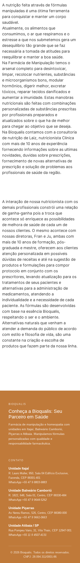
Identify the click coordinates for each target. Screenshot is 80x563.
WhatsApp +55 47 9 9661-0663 (28, 517)
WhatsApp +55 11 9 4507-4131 (28, 534)
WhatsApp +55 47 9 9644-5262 (28, 499)
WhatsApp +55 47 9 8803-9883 (28, 482)
